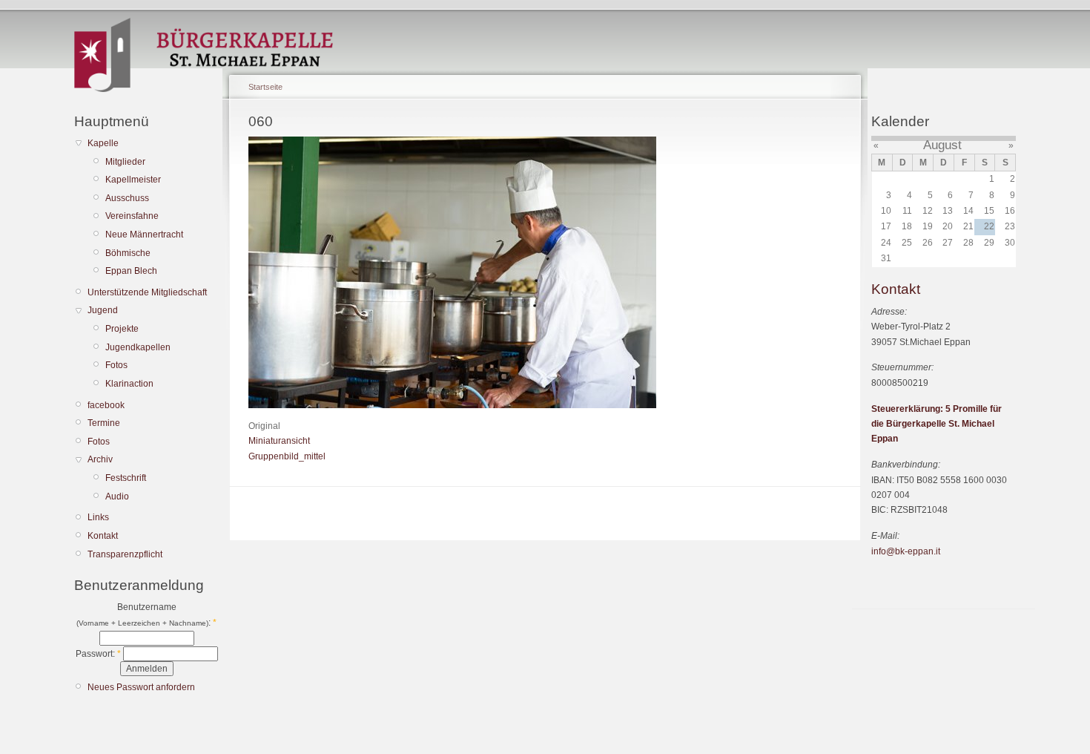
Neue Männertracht (144, 234)
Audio (117, 496)
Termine (103, 423)
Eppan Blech (131, 271)
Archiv (100, 459)
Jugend (102, 310)
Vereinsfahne (132, 216)
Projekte (122, 329)
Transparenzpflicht (124, 554)
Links (98, 517)
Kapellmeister (133, 179)
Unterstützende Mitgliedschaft (147, 292)
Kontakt (102, 536)
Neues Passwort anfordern (141, 687)
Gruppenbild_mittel (287, 456)
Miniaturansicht (279, 441)
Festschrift (125, 478)
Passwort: (98, 654)
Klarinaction (129, 383)
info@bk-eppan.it (905, 551)
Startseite (265, 86)
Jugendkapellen (138, 347)
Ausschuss (127, 198)
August (942, 145)
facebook (106, 405)
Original (264, 426)
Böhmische (128, 253)
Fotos (116, 365)
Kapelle (103, 143)
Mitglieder (125, 162)
